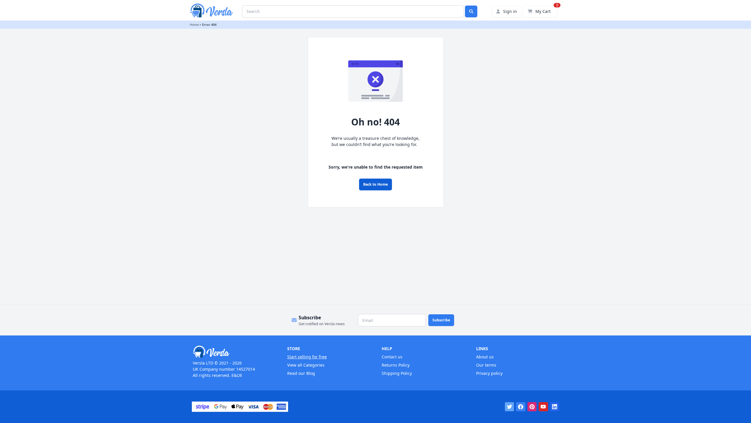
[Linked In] (554, 406)
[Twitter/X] (509, 406)
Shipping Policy (397, 373)
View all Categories (305, 365)
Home (194, 25)
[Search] (471, 11)
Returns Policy (396, 365)
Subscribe (441, 320)
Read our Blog (301, 373)
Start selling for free (307, 357)
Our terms (486, 365)
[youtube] (543, 406)
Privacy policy (489, 373)
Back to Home (375, 184)
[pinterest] (532, 406)
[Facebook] (520, 406)
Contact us (392, 357)
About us (485, 357)
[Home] (234, 351)
